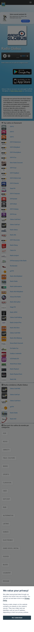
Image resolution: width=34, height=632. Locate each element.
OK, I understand (17, 617)
